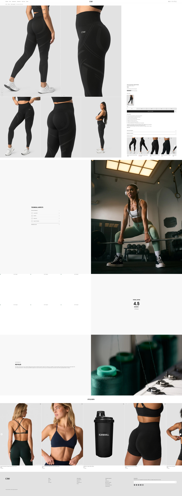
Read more (128, 127)
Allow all (119, 487)
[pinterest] (139, 485)
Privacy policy (107, 483)
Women (7, 1)
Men (10, 1)
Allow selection (119, 490)
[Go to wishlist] (174, 1)
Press (78, 483)
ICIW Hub (23, 1)
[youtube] (143, 485)
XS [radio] (131, 108)
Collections (19, 1)
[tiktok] (141, 485)
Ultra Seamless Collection (130, 85)
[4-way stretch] (2, 89)
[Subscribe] (175, 482)
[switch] (79, 494)
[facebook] (134, 485)
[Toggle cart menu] (176, 1)
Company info (79, 482)
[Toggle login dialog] (171, 1)
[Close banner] (128, 486)
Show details (101, 494)
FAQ (106, 479)
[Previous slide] (128, 146)
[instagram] (137, 485)
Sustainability (79, 479)
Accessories (14, 1)
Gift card (49, 482)
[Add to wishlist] (137, 138)
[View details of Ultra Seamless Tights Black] (130, 100)
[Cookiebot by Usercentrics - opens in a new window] (58, 494)
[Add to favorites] (175, 111)
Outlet (27, 1)
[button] (30, 51)
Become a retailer (108, 482)
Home (6, 4)
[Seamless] (2, 92)
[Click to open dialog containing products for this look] (15, 289)
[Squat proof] (2, 95)
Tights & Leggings (13, 4)
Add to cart (150, 111)
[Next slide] (175, 146)
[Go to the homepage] (91, 1)
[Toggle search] (172, 1)
